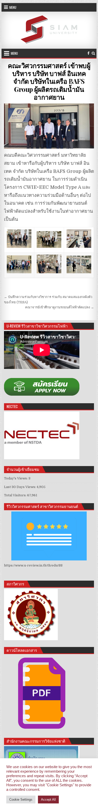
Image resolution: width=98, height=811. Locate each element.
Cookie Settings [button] (20, 799)
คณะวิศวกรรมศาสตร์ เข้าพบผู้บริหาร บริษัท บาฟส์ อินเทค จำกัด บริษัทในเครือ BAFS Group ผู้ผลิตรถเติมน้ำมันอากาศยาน (49, 81)
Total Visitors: (15, 495)
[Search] (93, 53)
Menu (12, 7)
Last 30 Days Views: (20, 487)
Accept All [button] (48, 799)
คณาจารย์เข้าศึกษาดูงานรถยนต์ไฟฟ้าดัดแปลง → (59, 307)
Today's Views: (16, 478)
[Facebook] (88, 53)
